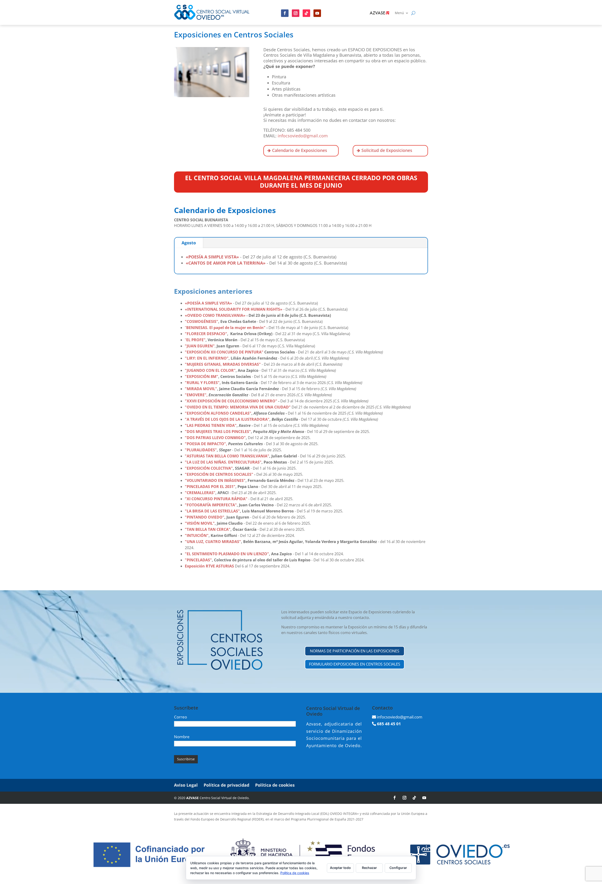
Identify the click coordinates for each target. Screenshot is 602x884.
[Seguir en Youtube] (317, 13)
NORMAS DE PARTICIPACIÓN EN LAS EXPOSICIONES (354, 651)
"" (218, 431)
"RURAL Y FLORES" (202, 382)
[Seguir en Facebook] (285, 13)
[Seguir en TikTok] (414, 797)
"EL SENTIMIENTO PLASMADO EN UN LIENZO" (227, 553)
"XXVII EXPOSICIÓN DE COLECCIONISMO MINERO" (231, 401)
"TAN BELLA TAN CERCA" (207, 529)
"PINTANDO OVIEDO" (204, 517)
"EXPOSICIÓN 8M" (201, 376)
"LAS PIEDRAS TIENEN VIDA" (211, 425)
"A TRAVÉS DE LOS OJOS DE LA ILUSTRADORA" (227, 419)
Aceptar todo (340, 868)
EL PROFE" (196, 339)
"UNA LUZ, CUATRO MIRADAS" (213, 541)
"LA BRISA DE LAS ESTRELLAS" (212, 511)
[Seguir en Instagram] (295, 13)
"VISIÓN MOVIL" (200, 523)
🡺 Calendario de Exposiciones (297, 150)
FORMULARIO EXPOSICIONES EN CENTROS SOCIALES (354, 664)
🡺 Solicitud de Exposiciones (384, 150)
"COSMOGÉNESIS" (201, 321)
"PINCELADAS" (198, 560)
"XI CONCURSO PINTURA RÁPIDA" (216, 498)
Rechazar (369, 868)
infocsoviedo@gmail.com (303, 136)
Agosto (189, 243)
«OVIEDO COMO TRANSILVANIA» (215, 315)
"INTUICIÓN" (197, 535)
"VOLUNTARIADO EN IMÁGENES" (215, 480)
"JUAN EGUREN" (200, 346)
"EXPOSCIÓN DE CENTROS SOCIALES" (219, 474)
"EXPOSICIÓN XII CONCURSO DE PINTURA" (224, 352)
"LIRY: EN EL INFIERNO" (207, 358)
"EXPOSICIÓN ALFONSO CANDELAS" (218, 413)
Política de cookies (275, 785)
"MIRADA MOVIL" (201, 388)
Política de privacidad (226, 785)
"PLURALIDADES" (201, 449)
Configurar (398, 868)
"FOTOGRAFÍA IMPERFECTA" (211, 504)
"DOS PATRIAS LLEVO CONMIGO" (215, 437)
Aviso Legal (186, 785)
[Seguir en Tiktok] (306, 13)
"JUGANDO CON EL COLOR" (210, 370)
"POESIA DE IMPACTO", (206, 443)
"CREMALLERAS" (200, 492)
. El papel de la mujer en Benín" (236, 327)
